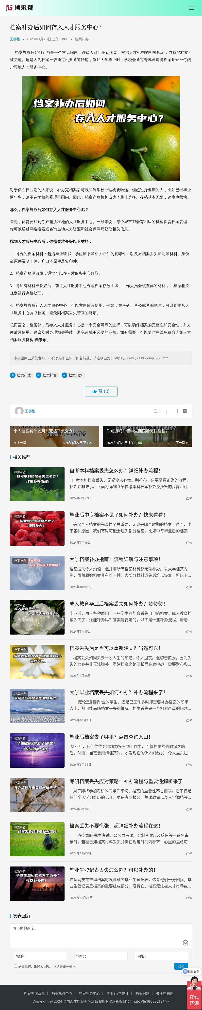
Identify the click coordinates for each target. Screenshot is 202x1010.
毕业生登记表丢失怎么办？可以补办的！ (113, 870)
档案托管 (50, 375)
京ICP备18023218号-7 (151, 1001)
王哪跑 (15, 39)
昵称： (22, 956)
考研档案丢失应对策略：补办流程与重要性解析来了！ (128, 781)
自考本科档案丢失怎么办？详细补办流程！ (116, 471)
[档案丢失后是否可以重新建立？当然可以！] (37, 662)
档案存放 (24, 375)
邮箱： (82, 956)
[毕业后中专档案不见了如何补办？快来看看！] (37, 528)
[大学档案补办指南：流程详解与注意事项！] (37, 573)
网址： (142, 956)
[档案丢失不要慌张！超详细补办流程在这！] (37, 839)
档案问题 (76, 375)
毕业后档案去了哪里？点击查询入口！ (111, 737)
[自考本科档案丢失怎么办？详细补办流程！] (37, 484)
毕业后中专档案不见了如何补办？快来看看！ (118, 515)
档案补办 (82, 39)
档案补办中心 (89, 993)
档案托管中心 (61, 993)
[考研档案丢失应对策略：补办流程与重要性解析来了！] (37, 795)
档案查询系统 (34, 993)
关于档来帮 (164, 993)
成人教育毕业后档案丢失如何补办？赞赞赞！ (118, 604)
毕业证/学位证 (118, 993)
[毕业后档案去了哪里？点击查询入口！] (37, 750)
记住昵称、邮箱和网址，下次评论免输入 (46, 966)
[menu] (191, 7)
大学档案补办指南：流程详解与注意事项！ (116, 559)
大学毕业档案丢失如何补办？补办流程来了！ (118, 693)
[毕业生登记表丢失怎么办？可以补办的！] (37, 883)
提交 (181, 966)
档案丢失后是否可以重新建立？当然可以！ (116, 648)
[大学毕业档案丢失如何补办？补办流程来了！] (37, 706)
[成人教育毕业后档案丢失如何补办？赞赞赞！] (37, 617)
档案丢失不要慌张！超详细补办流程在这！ (116, 826)
